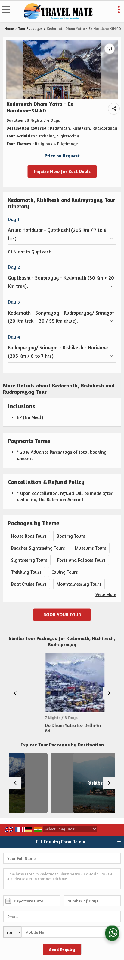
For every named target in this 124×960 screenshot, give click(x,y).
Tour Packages (30, 28)
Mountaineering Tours (79, 584)
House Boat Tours (29, 536)
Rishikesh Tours (79, 783)
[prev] (15, 693)
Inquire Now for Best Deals (62, 171)
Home (9, 28)
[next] (109, 693)
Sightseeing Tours (29, 560)
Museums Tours (90, 548)
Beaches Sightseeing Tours (38, 548)
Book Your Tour (62, 615)
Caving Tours (64, 572)
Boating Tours (71, 536)
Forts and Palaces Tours (81, 560)
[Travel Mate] (58, 11)
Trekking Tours (26, 572)
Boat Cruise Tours (29, 584)
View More (105, 594)
